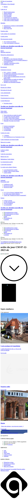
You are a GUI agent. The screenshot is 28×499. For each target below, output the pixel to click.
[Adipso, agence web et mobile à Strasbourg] (14, 497)
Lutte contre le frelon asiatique (11, 20)
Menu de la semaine (9, 466)
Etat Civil (6, 57)
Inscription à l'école (8, 127)
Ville (2, 2)
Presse (2, 469)
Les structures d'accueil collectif (11, 116)
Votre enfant (4, 111)
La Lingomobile (8, 204)
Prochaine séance (8, 103)
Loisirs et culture (5, 150)
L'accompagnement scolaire (10, 169)
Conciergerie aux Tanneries (10, 17)
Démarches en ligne (8, 462)
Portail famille (7, 465)
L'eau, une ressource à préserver (11, 43)
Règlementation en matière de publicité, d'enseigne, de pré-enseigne (13, 80)
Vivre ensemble (7, 16)
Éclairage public (8, 14)
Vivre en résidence (8, 203)
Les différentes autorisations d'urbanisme (14, 73)
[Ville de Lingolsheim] (6, 1)
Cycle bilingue (7, 129)
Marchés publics (21, 469)
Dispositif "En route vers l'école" (12, 120)
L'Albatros (6, 135)
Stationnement (7, 27)
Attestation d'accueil (9, 64)
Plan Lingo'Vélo (8, 28)
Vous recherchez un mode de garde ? (13, 115)
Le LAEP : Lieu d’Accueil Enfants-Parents (14, 119)
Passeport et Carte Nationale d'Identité (13, 59)
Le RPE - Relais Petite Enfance (11, 118)
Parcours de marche (8, 185)
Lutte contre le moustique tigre (11, 19)
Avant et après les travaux (10, 75)
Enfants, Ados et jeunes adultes (11, 171)
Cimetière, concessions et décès (11, 63)
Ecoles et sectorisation (9, 126)
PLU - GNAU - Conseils (10, 72)
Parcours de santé (8, 187)
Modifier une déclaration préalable (12, 82)
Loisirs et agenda (8, 200)
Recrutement (7, 469)
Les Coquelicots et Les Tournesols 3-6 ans (14, 137)
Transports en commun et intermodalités (13, 25)
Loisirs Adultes (7, 172)
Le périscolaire (7, 130)
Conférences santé (8, 184)
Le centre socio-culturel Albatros (12, 194)
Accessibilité (13, 469)
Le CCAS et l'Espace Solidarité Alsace (13, 192)
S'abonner (10, 444)
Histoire (6, 6)
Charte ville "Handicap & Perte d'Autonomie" (15, 195)
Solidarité (3, 180)
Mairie (2, 50)
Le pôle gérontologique (9, 202)
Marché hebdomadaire (9, 12)
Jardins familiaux (8, 13)
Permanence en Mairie (9, 463)
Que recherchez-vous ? (12, 223)
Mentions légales (5, 470)
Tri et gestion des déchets (10, 41)
